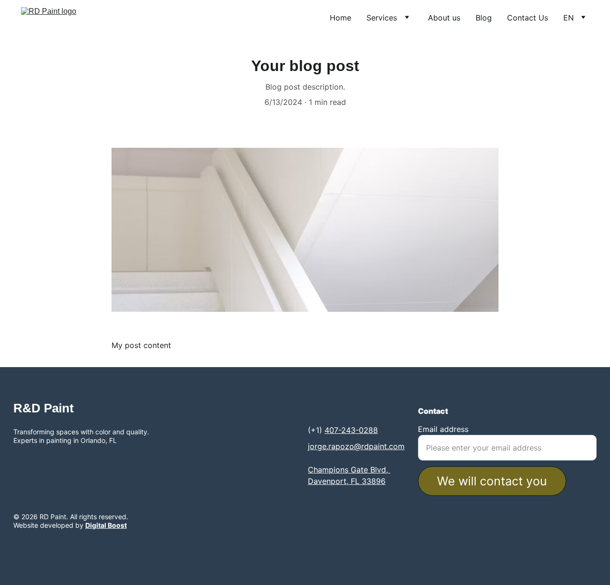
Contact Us (527, 17)
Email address (443, 429)
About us (444, 17)
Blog (484, 17)
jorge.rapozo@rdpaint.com (356, 446)
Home (340, 17)
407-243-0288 (351, 430)
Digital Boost (106, 525)
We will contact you (492, 481)
